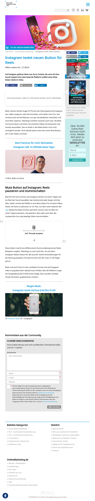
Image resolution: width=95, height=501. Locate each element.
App (6, 210)
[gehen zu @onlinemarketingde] (78, 10)
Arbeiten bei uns (15, 473)
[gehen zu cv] (87, 68)
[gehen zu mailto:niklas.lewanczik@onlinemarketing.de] (87, 62)
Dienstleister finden (60, 441)
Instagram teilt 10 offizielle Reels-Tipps (34, 147)
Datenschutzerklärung (50, 401)
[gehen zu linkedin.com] (82, 10)
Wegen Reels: (34, 286)
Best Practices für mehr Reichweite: (34, 142)
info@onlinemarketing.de (46, 393)
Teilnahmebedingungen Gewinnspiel (23, 485)
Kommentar (11, 353)
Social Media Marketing (24, 51)
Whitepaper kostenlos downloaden (66, 435)
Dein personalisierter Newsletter (65, 432)
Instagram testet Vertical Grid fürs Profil (34, 290)
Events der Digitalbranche (63, 447)
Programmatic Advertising (19, 441)
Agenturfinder (58, 429)
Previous (68, 92)
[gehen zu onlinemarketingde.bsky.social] (87, 10)
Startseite (9, 51)
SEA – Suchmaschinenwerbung (21, 435)
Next (86, 92)
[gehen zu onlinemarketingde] (73, 10)
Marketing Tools (15, 444)
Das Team (12, 470)
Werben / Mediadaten (17, 463)
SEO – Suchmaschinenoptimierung (22, 432)
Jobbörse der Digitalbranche (64, 444)
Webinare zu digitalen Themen (65, 438)
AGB (10, 482)
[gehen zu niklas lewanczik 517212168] (87, 65)
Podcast (56, 451)
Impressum (13, 476)
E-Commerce (13, 438)
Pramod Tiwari (13, 318)
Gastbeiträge (14, 467)
